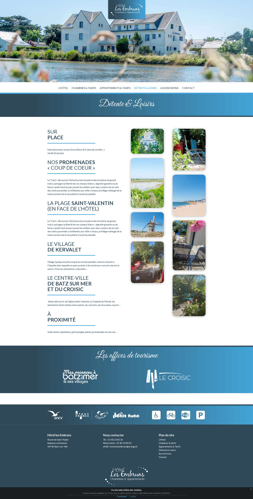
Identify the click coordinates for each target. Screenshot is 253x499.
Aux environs (169, 88)
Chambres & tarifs (84, 88)
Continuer (122, 496)
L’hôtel (63, 88)
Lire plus (133, 496)
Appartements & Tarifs (170, 446)
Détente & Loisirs (145, 88)
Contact (188, 88)
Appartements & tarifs (115, 88)
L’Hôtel (162, 439)
